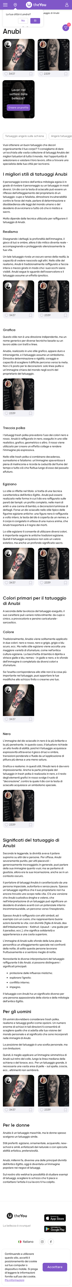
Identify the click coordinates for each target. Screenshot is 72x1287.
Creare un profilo (18, 107)
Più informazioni (14, 1280)
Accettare (54, 1267)
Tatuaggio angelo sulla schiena (24, 136)
